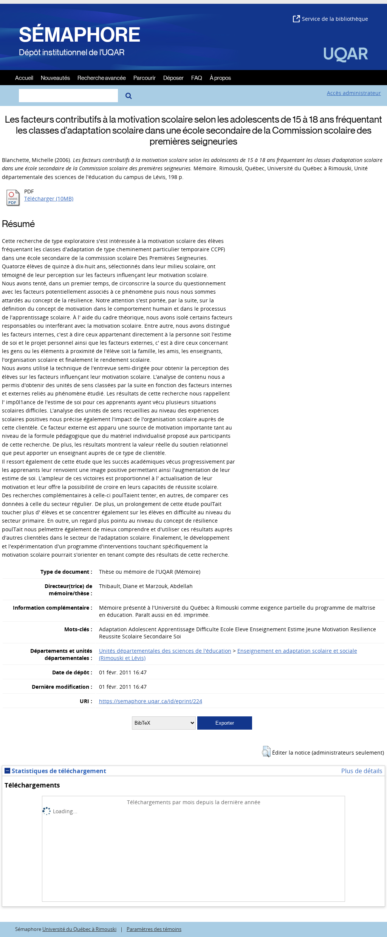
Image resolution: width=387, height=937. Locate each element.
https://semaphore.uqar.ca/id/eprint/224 (150, 701)
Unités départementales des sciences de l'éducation (165, 650)
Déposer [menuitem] (173, 77)
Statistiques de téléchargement (58, 771)
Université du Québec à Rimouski (79, 929)
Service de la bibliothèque (335, 18)
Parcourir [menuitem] (144, 77)
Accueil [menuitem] (24, 77)
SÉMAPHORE (80, 35)
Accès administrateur (354, 93)
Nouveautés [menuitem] (55, 77)
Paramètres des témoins (154, 929)
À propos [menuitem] (220, 77)
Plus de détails (361, 771)
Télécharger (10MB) (48, 198)
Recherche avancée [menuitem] (101, 77)
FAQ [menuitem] (196, 77)
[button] (266, 751)
